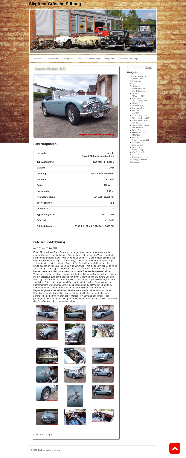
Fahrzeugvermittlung (138, 159)
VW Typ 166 (137, 98)
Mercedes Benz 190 (140, 118)
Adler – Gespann (139, 150)
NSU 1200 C (137, 155)
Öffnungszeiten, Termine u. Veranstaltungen (81, 59)
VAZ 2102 (136, 113)
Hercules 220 (138, 142)
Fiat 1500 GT (138, 123)
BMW (134, 93)
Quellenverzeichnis (140, 157)
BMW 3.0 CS (137, 103)
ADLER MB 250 (139, 96)
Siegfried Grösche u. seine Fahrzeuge (121, 59)
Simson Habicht (139, 132)
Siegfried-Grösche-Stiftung (55, 3)
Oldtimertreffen (136, 81)
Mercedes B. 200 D (140, 125)
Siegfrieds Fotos (137, 79)
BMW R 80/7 (137, 128)
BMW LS (136, 135)
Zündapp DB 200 (139, 101)
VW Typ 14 (136, 110)
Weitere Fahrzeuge (138, 76)
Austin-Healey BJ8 (140, 140)
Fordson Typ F (138, 106)
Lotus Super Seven (140, 120)
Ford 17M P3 (137, 147)
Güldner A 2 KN (138, 108)
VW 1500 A (137, 137)
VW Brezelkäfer (138, 152)
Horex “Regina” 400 (140, 115)
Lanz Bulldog (137, 145)
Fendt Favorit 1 (138, 130)
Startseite (37, 59)
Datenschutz (52, 59)
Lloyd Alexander (139, 91)
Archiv (132, 84)
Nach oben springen (43, 434)
